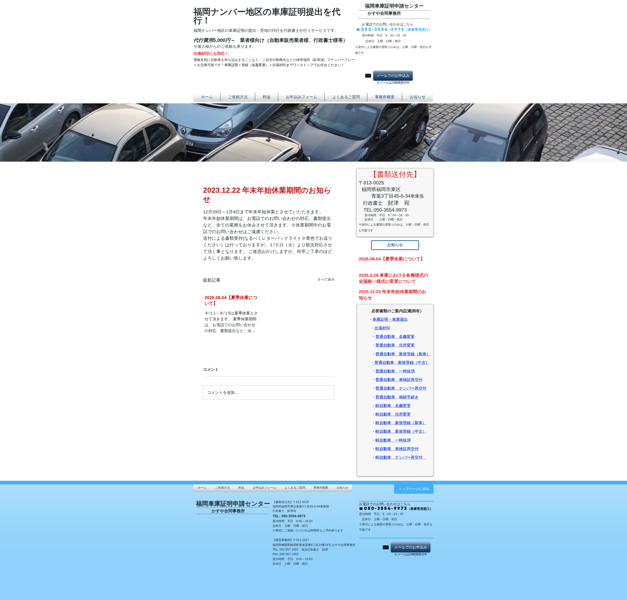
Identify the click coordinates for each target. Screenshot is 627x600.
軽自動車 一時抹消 (393, 440)
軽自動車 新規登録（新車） (400, 423)
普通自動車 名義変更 (395, 337)
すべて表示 (326, 279)
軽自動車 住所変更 (393, 414)
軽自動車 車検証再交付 (397, 449)
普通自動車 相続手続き (397, 397)
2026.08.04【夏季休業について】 (231, 300)
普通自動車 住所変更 (395, 345)
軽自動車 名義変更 (393, 406)
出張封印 (382, 328)
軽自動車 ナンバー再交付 (398, 457)
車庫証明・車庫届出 (390, 319)
